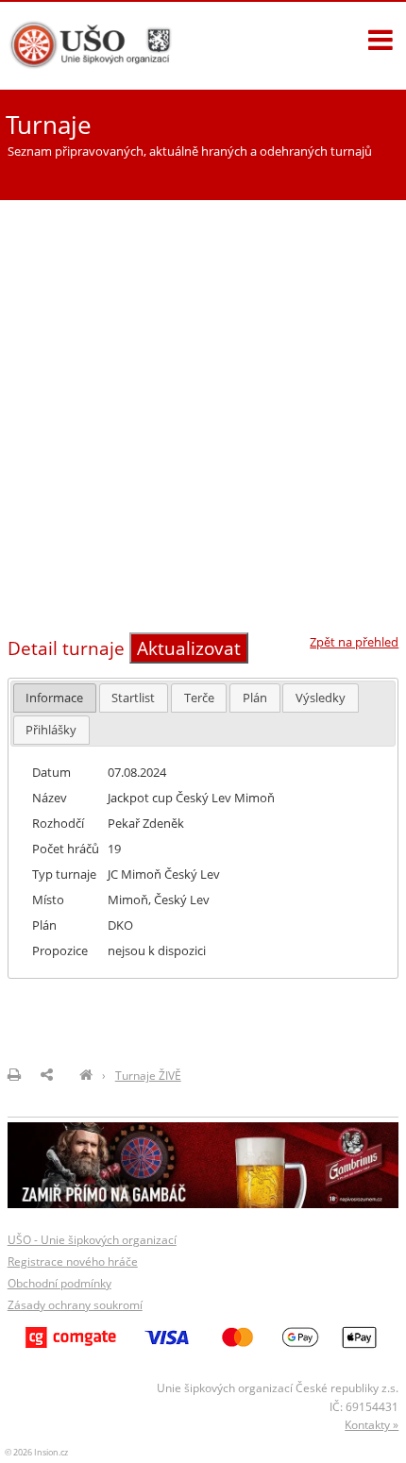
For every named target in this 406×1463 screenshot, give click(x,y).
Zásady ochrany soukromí (75, 1305)
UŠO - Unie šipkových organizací (92, 1240)
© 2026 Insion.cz (36, 1452)
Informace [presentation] (54, 697)
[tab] (55, 698)
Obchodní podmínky (59, 1283)
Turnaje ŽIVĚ (148, 1075)
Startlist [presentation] (133, 697)
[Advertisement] (203, 411)
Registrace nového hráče (73, 1261)
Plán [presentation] (255, 697)
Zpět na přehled (354, 641)
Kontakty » (371, 1425)
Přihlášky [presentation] (50, 729)
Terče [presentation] (199, 697)
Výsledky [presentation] (321, 697)
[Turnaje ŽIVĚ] (86, 1075)
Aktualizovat (189, 648)
